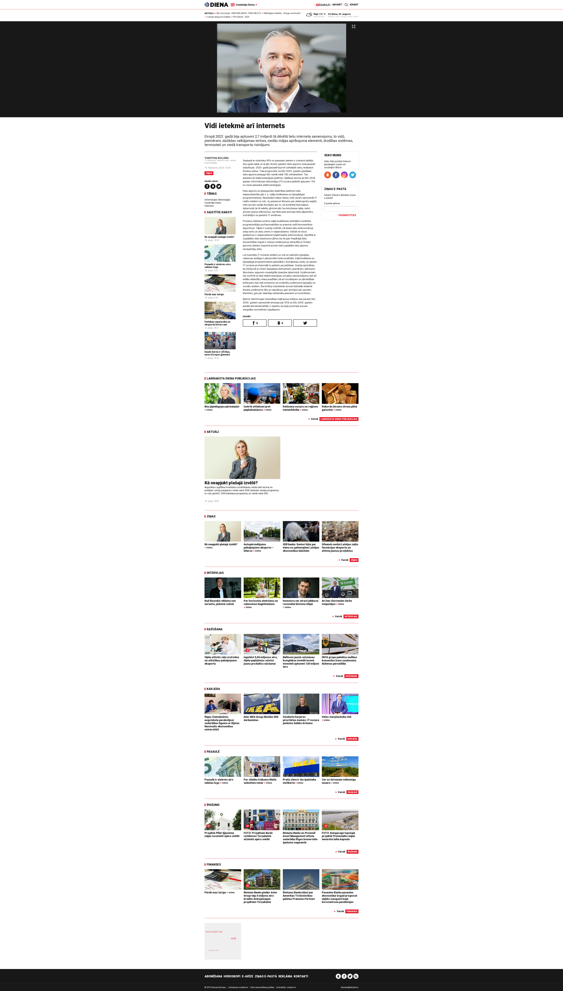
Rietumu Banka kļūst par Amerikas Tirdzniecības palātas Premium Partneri (299, 895)
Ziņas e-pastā (266, 976)
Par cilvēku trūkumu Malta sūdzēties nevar (260, 781)
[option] (281, 70)
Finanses (214, 864)
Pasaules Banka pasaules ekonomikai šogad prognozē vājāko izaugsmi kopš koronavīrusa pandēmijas (339, 897)
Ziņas (209, 173)
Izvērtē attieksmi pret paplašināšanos (257, 408)
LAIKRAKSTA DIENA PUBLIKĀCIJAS (231, 378)
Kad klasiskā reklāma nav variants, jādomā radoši (220, 602)
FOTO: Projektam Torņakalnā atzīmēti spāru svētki (258, 836)
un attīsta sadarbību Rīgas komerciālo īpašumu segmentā (300, 837)
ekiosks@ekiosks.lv (349, 987)
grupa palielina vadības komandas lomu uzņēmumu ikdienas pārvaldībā (339, 660)
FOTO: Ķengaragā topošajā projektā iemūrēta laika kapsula (338, 836)
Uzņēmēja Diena (213, 202)
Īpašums (213, 805)
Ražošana (215, 629)
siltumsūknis (229, 952)
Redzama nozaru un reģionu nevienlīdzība (300, 408)
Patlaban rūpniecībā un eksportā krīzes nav (217, 323)
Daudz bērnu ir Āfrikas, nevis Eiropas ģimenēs (217, 353)
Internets (209, 205)
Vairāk (314, 419)
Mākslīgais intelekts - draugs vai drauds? (282, 13)
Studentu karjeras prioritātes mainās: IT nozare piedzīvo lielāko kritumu (301, 720)
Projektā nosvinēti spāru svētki (222, 834)
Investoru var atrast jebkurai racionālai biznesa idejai (300, 603)
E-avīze (247, 976)
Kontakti (301, 976)
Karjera (213, 689)
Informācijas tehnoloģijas (217, 199)
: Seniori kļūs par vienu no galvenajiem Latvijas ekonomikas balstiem (301, 547)
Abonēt (337, 4)
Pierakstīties (347, 215)
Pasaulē (213, 751)
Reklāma (285, 976)
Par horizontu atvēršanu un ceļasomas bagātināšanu (261, 603)
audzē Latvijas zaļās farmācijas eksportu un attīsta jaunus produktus (340, 547)
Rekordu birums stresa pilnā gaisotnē (339, 408)
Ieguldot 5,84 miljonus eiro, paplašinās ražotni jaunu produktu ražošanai (261, 660)
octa (233, 938)
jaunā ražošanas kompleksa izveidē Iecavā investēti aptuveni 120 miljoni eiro (301, 662)
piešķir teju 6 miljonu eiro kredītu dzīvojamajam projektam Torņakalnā (260, 897)
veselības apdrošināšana (220, 943)
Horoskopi (232, 976)
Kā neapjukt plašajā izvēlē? (219, 237)
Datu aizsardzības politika (262, 987)
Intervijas (215, 573)
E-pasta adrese (332, 203)
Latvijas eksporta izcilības (219, 17)
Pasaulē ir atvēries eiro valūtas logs (218, 266)
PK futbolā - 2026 (241, 17)
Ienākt (354, 4)
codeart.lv (291, 987)
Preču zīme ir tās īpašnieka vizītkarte (299, 781)
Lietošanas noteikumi (238, 987)
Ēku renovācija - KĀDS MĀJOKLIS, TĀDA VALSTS (239, 13)
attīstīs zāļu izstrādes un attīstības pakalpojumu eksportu (222, 660)
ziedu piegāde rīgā (213, 931)
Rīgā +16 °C (319, 14)
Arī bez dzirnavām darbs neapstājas (337, 602)
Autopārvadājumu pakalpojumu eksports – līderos (259, 547)
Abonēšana (213, 976)
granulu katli (213, 950)
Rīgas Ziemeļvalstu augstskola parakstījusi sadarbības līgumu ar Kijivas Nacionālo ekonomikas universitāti (222, 723)
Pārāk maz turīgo (214, 294)
